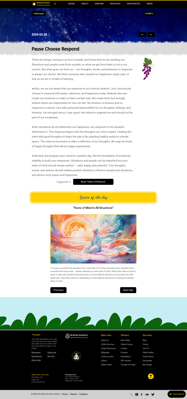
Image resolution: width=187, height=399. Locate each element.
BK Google (147, 365)
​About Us (105, 340)
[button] (71, 3)
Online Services (107, 344)
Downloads (147, 360)
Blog (144, 340)
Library (104, 360)
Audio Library (148, 356)
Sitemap (73, 394)
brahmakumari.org (38, 382)
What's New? (106, 365)
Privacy (65, 394)
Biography (105, 352)
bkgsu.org (35, 379)
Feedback (84, 394)
